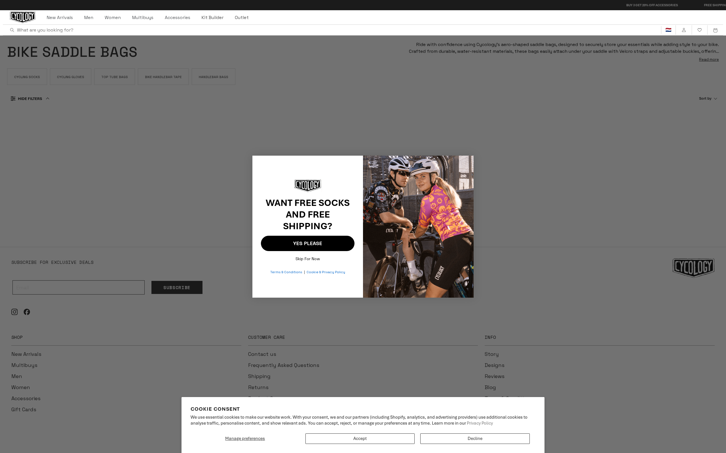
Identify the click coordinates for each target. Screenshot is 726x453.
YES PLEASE (307, 243)
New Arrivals (60, 17)
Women (113, 17)
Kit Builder (212, 17)
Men (88, 17)
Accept (360, 438)
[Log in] (684, 30)
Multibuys (142, 17)
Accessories (177, 17)
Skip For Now (308, 257)
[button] (715, 30)
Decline (475, 438)
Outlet (242, 17)
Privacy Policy (480, 423)
